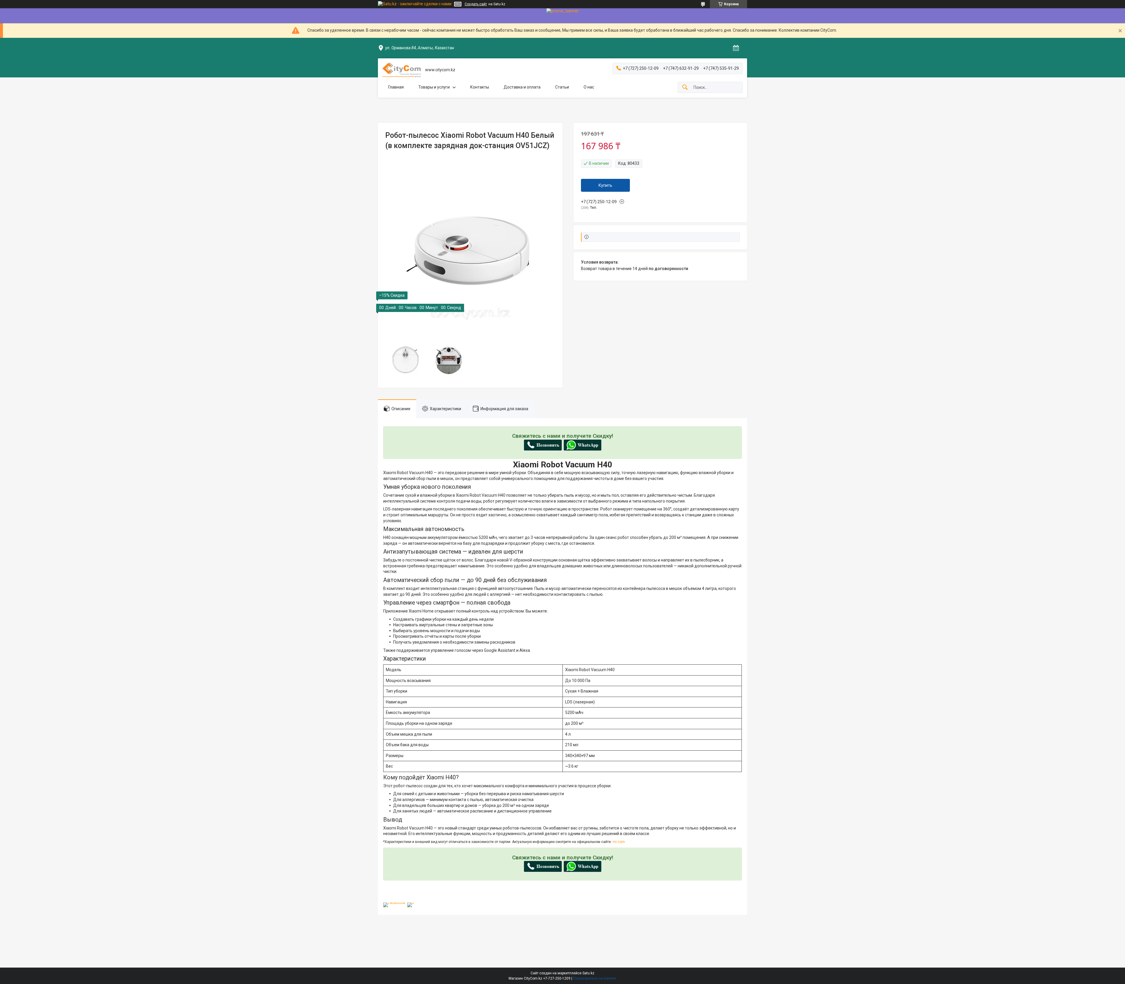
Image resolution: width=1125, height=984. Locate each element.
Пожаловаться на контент (594, 978)
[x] (410, 902)
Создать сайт (476, 4)
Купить (605, 185)
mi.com (619, 842)
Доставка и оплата (522, 87)
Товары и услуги (434, 87)
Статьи (562, 87)
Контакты (479, 87)
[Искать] (685, 87)
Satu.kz (588, 973)
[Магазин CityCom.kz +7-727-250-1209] (401, 70)
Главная (396, 87)
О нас (589, 87)
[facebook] (394, 902)
